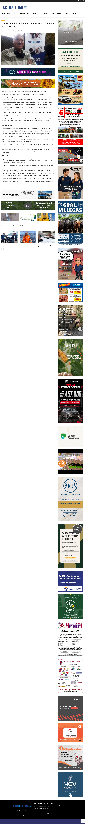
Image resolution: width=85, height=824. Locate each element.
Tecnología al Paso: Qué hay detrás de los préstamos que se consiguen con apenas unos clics (45, 245)
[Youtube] (83, 1)
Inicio (2, 19)
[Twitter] (82, 1)
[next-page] (4, 249)
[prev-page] (2, 249)
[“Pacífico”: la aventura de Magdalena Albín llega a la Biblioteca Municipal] (28, 237)
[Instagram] (80, 1)
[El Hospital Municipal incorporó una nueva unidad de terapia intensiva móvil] (9, 237)
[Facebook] (78, 1)
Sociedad (5, 19)
